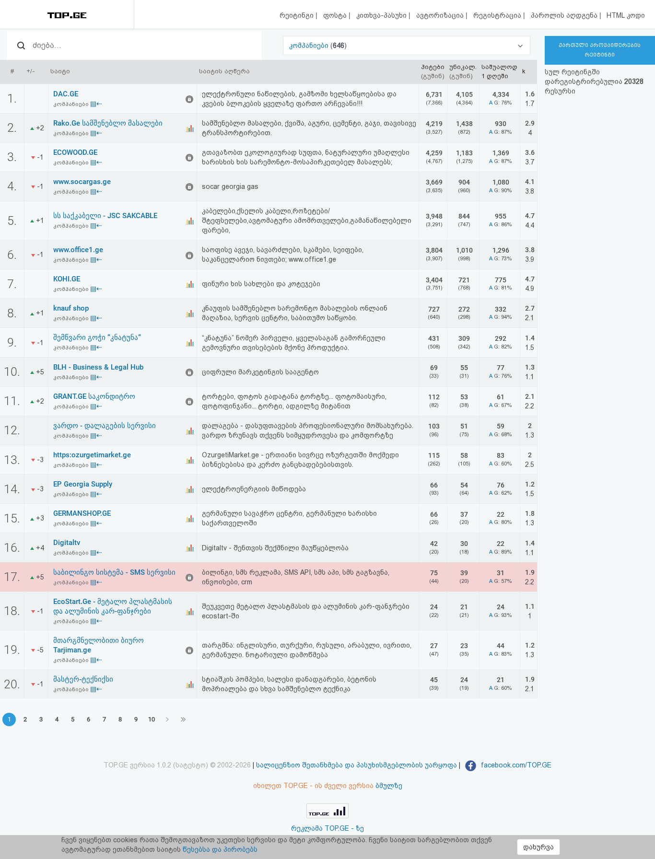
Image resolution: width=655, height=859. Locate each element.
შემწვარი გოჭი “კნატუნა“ (97, 337)
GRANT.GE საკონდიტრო (94, 396)
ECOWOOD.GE (75, 152)
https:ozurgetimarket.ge (92, 455)
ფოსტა (336, 15)
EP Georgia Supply (82, 484)
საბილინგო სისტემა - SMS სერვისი (114, 572)
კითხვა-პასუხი (382, 15)
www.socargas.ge (82, 181)
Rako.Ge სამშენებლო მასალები (108, 123)
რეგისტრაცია (498, 15)
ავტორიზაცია (441, 15)
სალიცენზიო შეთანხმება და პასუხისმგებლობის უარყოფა (356, 765)
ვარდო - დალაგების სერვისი (104, 425)
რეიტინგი (298, 15)
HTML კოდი (626, 15)
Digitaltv (66, 542)
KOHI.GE (66, 279)
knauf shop (71, 308)
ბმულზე (388, 785)
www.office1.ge (78, 249)
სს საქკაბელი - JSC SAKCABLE (105, 215)
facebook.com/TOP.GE (515, 765)
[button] (406, 45)
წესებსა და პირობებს (220, 849)
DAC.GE (65, 94)
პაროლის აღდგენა (565, 15)
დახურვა (538, 847)
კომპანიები (309, 45)
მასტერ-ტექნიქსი (83, 679)
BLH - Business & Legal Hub (98, 367)
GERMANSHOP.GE (82, 513)
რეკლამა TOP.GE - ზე (327, 828)
